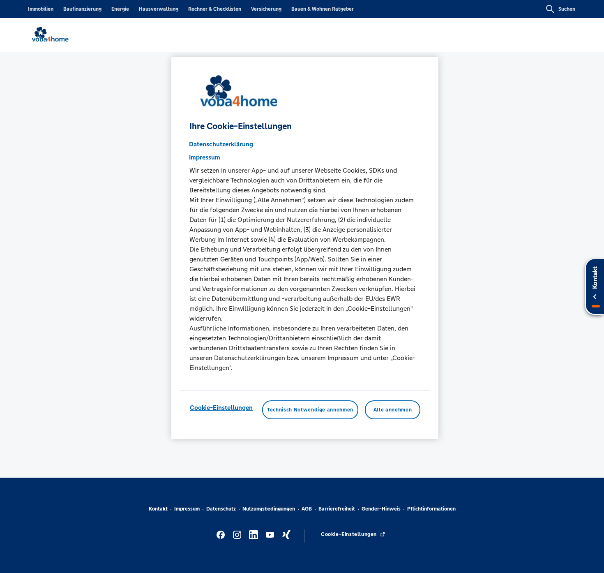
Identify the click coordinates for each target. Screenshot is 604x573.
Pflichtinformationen (431, 509)
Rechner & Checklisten (214, 9)
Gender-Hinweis (381, 509)
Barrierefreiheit (336, 509)
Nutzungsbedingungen (268, 509)
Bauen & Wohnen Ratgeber (322, 9)
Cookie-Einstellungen (221, 407)
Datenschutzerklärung (221, 144)
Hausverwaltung (158, 9)
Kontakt (158, 509)
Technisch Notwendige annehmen (310, 410)
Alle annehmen (392, 410)
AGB (307, 509)
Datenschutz (221, 509)
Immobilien (40, 9)
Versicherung (266, 9)
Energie (120, 9)
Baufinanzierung (82, 9)
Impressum (187, 509)
